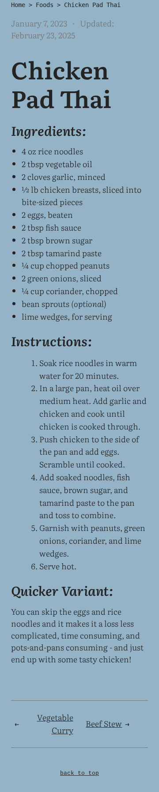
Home (18, 4)
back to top (79, 773)
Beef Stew (104, 723)
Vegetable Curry (55, 723)
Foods (44, 4)
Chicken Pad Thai (92, 4)
